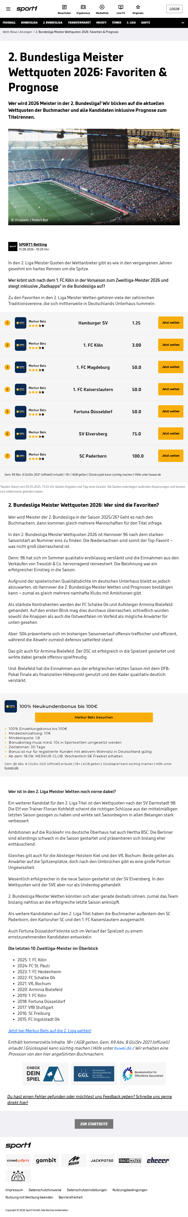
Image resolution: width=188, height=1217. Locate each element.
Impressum (14, 1190)
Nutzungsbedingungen (130, 1190)
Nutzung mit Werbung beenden (29, 1197)
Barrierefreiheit (71, 1197)
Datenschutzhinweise (45, 1190)
